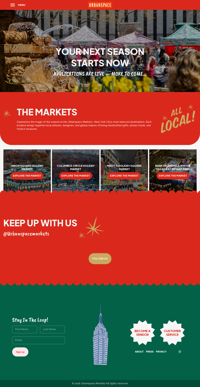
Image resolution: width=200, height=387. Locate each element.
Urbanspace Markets (93, 383)
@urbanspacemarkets (26, 233)
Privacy (161, 351)
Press (150, 351)
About (139, 351)
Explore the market (27, 175)
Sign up (20, 351)
